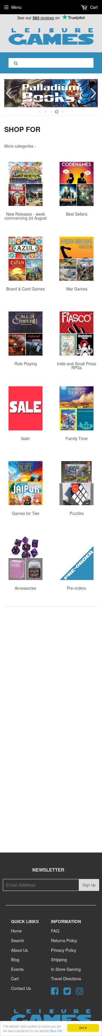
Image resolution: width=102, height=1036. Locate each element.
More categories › (20, 146)
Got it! (83, 1027)
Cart (93, 7)
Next (94, 93)
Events (17, 969)
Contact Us (21, 988)
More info (56, 1031)
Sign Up (88, 885)
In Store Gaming (66, 969)
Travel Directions (66, 978)
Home (16, 931)
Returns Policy (64, 940)
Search (17, 940)
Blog (15, 959)
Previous (7, 93)
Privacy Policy (63, 950)
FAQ (55, 931)
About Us (19, 950)
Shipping (59, 959)
